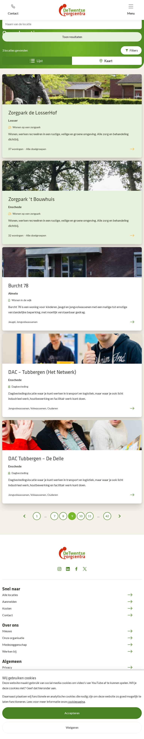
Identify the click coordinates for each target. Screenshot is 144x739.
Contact (7, 615)
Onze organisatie (13, 638)
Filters (134, 50)
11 (89, 516)
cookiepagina (76, 701)
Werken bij (9, 651)
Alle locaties (10, 595)
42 (107, 516)
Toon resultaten (72, 37)
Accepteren (72, 713)
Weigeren (72, 727)
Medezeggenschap (14, 644)
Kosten (6, 608)
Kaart (108, 61)
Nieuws (7, 631)
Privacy (7, 667)
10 (80, 516)
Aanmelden (9, 601)
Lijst (40, 61)
